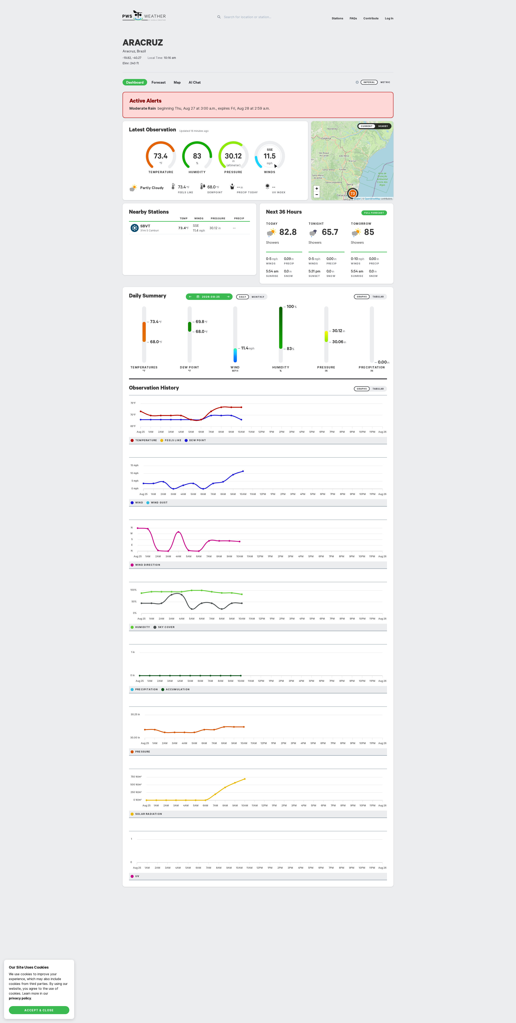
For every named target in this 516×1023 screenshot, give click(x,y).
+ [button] (316, 188)
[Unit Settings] (357, 82)
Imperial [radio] (369, 82)
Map (177, 83)
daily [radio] (242, 297)
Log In (389, 18)
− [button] (316, 194)
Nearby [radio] (383, 126)
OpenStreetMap (372, 198)
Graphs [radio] (362, 389)
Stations (337, 18)
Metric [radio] (385, 82)
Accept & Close (39, 1010)
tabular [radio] (378, 296)
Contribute (371, 18)
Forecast (159, 83)
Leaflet (357, 198)
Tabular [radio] (378, 389)
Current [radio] (367, 126)
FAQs (353, 18)
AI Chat (195, 83)
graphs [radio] (362, 296)
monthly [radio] (258, 297)
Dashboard (135, 83)
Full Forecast (374, 213)
